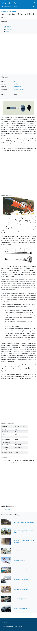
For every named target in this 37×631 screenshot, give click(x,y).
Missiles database (7, 6)
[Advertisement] (18, 172)
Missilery (3, 11)
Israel (15, 92)
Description (8, 26)
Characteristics (8, 29)
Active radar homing (18, 89)
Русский (7, 509)
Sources (7, 31)
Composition (8, 28)
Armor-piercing (17, 86)
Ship (15, 81)
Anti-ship (16, 84)
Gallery (15, 6)
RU (34, 6)
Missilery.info (10, 3)
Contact (5, 622)
